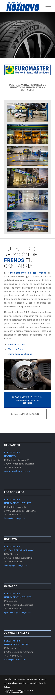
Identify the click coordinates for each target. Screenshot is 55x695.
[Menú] (46, 6)
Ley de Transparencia (28, 683)
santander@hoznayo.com (17, 471)
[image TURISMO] (29, 113)
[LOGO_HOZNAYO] (23, 6)
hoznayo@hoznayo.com (16, 565)
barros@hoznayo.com (15, 518)
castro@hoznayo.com (15, 659)
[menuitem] (46, 6)
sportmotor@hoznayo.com (17, 612)
